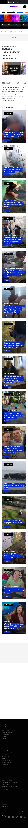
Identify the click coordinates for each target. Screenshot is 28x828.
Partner (4, 741)
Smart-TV (4, 738)
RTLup (3, 800)
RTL (2, 31)
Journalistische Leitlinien (8, 732)
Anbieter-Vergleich (6, 762)
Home (3, 811)
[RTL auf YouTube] (21, 817)
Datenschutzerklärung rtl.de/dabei (10, 782)
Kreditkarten (5, 754)
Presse (3, 796)
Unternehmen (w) (6, 760)
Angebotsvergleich (6, 758)
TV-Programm (5, 726)
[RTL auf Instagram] (13, 817)
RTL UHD (4, 736)
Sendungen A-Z (5, 724)
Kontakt (4, 770)
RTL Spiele (4, 798)
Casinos (4, 744)
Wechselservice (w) (6, 756)
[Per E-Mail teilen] (22, 83)
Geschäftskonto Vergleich (8, 752)
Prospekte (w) (5, 764)
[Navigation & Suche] (24, 6)
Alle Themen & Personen (8, 728)
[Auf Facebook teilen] (18, 83)
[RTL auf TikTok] (17, 817)
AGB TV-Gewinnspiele (7, 780)
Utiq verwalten (5, 784)
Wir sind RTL (5, 789)
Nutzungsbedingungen (7, 778)
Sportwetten (5, 746)
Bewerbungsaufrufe (6, 734)
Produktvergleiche (6, 750)
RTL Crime (4, 802)
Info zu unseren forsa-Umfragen (9, 786)
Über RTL (4, 791)
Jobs (3, 794)
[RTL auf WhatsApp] (25, 817)
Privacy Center (5, 774)
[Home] (14, 6)
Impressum (4, 772)
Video (6, 31)
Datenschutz (5, 776)
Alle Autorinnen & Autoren (8, 730)
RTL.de (3, 722)
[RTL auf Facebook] (9, 817)
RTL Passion (5, 806)
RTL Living (4, 804)
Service (4, 768)
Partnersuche (5, 748)
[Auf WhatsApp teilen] (25, 83)
